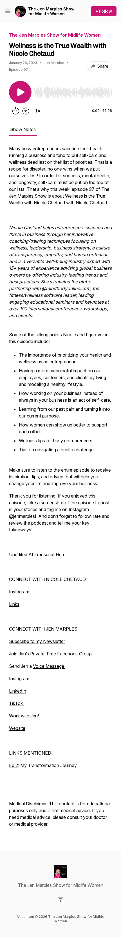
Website (17, 728)
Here (61, 554)
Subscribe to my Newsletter (37, 641)
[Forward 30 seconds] (26, 111)
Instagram (19, 592)
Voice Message (49, 666)
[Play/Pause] (20, 92)
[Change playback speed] (37, 111)
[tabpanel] (60, 489)
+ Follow (103, 11)
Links (14, 604)
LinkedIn (17, 691)
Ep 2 (13, 765)
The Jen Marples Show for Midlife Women (51, 11)
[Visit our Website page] (60, 900)
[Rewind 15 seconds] (16, 111)
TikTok (16, 703)
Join (14, 654)
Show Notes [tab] (23, 129)
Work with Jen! (24, 716)
